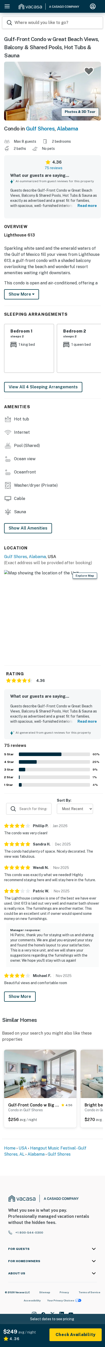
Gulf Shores (40, 128)
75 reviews (53, 168)
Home (10, 1148)
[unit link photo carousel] (40, 1074)
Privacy (64, 1292)
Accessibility (32, 1300)
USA (23, 1148)
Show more (20, 294)
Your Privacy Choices (60, 1300)
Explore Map (85, 575)
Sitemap (44, 1292)
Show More (20, 996)
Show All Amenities (28, 528)
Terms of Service (89, 1292)
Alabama (67, 128)
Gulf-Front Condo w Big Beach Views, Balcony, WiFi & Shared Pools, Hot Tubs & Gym (33, 1105)
